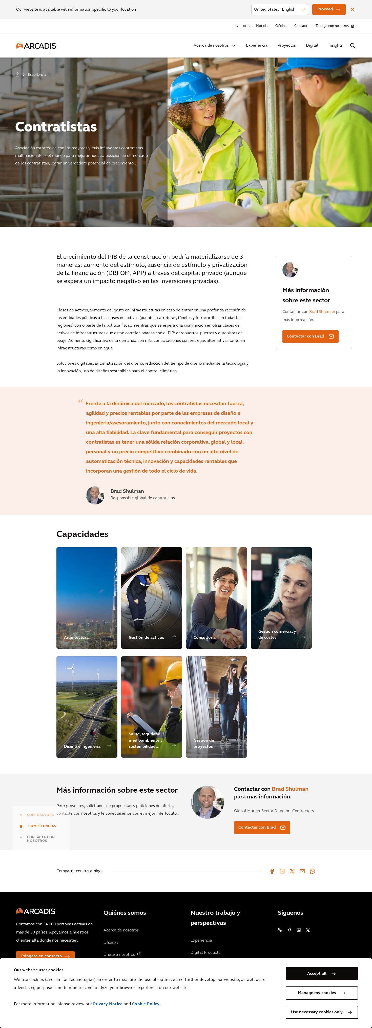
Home (17, 74)
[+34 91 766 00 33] (280, 929)
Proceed (325, 9)
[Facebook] (272, 871)
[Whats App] (312, 871)
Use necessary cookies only (317, 1012)
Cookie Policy (146, 1004)
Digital (312, 46)
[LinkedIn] (282, 871)
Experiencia (256, 46)
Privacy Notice (107, 1004)
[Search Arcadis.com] (353, 46)
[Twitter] (292, 871)
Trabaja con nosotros (332, 26)
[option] (186, 140)
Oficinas (281, 26)
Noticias (262, 26)
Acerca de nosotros (211, 46)
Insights (335, 46)
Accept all (316, 974)
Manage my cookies (317, 993)
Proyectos (287, 46)
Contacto (301, 26)
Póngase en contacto (41, 956)
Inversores (242, 26)
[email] (302, 871)
